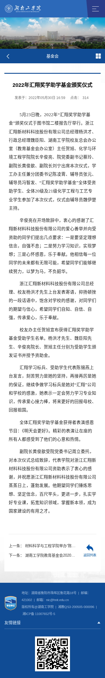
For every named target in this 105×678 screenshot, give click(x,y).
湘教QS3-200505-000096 (76, 607)
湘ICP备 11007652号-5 (38, 614)
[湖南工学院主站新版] (23, 8)
